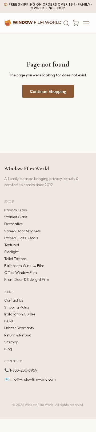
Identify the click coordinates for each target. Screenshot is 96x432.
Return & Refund (17, 335)
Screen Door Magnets (22, 231)
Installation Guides (19, 314)
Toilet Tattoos (15, 259)
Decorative (13, 224)
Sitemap (11, 342)
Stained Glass (15, 217)
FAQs (8, 321)
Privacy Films (15, 210)
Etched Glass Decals (21, 238)
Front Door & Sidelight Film (26, 279)
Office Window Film (20, 272)
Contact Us (13, 300)
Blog (8, 349)
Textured (11, 245)
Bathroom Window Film (24, 266)
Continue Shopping (48, 91)
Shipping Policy (17, 307)
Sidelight (11, 252)
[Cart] (76, 23)
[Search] (66, 23)
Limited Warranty (19, 328)
